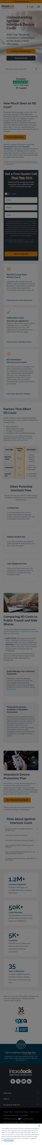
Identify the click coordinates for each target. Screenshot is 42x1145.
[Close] (39, 1126)
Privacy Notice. (8, 1140)
